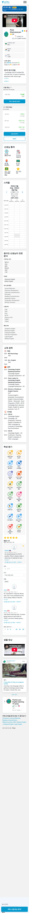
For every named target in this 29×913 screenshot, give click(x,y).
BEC (15, 722)
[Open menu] (25, 2)
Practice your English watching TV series (18, 702)
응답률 (6, 154)
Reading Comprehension (9, 720)
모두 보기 (14, 694)
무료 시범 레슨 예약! (14, 909)
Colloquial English (8, 724)
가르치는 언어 (11, 43)
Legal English (18, 724)
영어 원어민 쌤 (6, 728)
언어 (5, 572)
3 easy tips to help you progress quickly (14, 683)
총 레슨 (18, 163)
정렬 (5, 579)
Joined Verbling (18, 154)
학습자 (9, 49)
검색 (5, 566)
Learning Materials (14, 718)
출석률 (6, 163)
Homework (5, 718)
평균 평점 (18, 171)
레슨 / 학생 (7, 171)
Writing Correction (7, 722)
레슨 (8, 55)
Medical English (21, 722)
